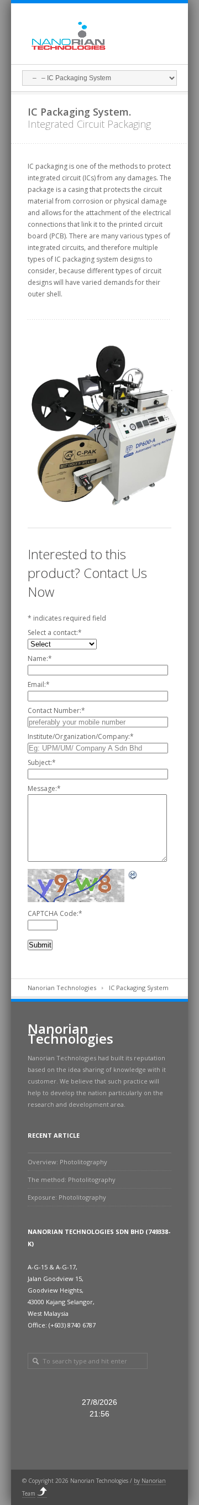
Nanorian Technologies (62, 987)
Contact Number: (56, 710)
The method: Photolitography (72, 1179)
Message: (44, 788)
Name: (40, 658)
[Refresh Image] (133, 874)
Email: (39, 684)
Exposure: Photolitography (67, 1197)
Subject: (42, 762)
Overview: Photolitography (67, 1162)
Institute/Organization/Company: (81, 736)
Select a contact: (55, 632)
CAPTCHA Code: (55, 913)
